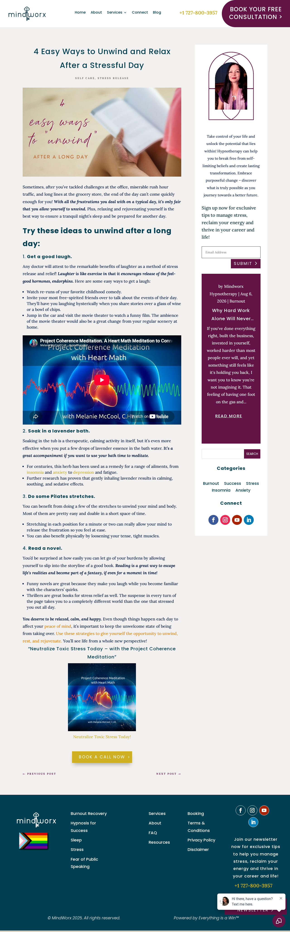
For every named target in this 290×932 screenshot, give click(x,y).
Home (80, 13)
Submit (243, 263)
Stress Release (113, 78)
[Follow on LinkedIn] (249, 520)
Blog (157, 13)
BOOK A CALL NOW (102, 757)
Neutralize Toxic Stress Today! (102, 736)
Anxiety (242, 491)
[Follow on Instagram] (225, 520)
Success (232, 484)
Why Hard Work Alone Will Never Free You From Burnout (231, 315)
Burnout (237, 301)
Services (114, 13)
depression (83, 472)
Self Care (85, 78)
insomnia (35, 472)
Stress (252, 484)
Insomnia (221, 491)
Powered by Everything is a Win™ (206, 918)
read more (228, 416)
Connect (140, 13)
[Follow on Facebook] (213, 520)
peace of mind (57, 626)
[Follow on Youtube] (237, 520)
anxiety (60, 472)
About (96, 13)
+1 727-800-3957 (198, 13)
